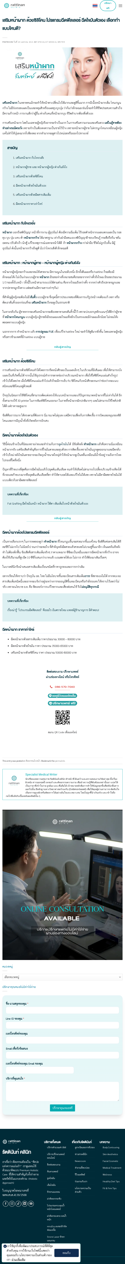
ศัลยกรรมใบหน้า (33, 760)
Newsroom (80, 1160)
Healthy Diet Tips (111, 1181)
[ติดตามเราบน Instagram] (12, 1204)
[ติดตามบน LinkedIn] (25, 1204)
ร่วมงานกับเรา (81, 1181)
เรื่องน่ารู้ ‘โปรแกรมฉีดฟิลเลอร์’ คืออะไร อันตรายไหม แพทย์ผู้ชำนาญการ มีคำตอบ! (53, 610)
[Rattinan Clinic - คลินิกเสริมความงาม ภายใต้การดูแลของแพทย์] (14, 6)
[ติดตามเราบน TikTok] (18, 1204)
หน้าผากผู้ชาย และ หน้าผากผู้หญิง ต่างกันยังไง (41, 167)
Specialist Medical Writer (51, 42)
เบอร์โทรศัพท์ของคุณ (17, 1033)
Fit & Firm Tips (110, 1188)
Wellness (107, 1174)
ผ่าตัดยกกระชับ (54, 1198)
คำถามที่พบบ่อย (82, 1167)
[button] (120, 5)
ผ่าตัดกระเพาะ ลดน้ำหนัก (56, 1217)
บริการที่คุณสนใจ (15, 1078)
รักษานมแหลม (53, 1191)
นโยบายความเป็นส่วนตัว (83, 1190)
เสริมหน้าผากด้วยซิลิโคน (29, 176)
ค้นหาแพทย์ (52, 1171)
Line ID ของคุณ (15, 1018)
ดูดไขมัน (63, 444)
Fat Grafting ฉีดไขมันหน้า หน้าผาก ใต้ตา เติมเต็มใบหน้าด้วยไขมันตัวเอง (47, 503)
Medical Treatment (112, 1167)
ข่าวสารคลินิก (81, 1154)
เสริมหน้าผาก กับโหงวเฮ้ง (30, 157)
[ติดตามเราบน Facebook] (6, 1204)
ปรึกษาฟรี (107, 5)
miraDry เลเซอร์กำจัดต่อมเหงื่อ (57, 1228)
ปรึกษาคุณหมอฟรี (62, 1108)
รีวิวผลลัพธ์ (80, 1174)
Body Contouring (111, 1147)
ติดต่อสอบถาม (53, 1164)
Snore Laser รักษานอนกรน (56, 1238)
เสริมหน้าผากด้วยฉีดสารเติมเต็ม (33, 194)
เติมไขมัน (51, 1184)
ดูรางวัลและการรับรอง (85, 1147)
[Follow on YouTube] (31, 1204)
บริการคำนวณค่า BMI (56, 1147)
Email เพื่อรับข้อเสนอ (17, 1048)
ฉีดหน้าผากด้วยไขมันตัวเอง (31, 185)
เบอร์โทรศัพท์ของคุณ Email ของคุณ (24, 1063)
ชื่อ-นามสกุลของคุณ (17, 1003)
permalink (60, 760)
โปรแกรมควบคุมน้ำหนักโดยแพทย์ (56, 1207)
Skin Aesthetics (110, 1154)
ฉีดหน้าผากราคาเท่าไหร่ (29, 203)
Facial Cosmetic (110, 1160)
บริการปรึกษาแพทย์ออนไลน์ (56, 1156)
